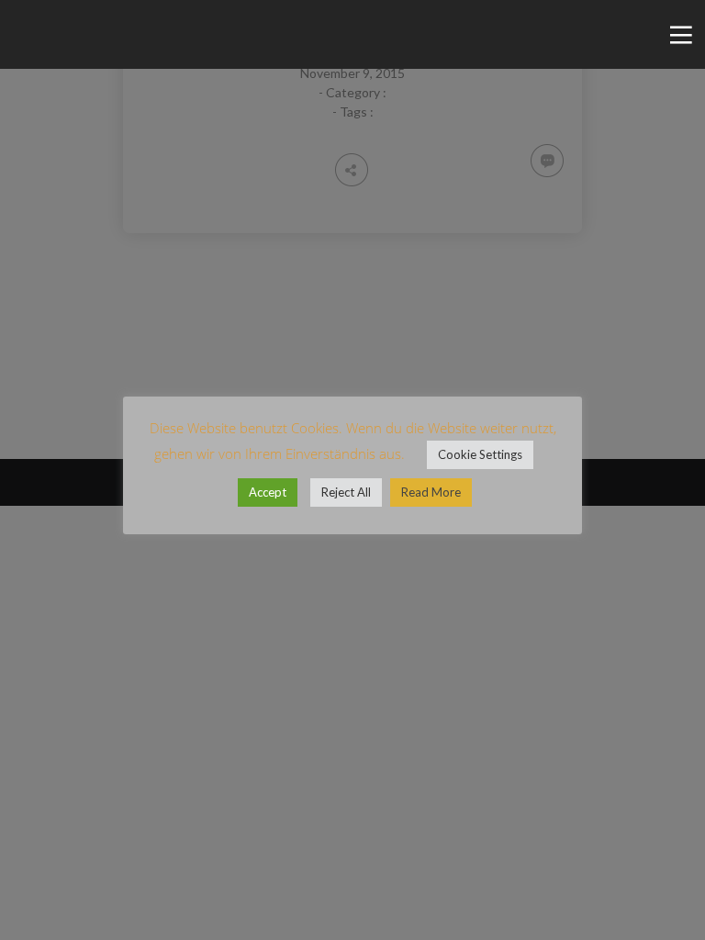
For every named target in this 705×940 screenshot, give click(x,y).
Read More (431, 492)
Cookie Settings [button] (480, 454)
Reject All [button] (346, 492)
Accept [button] (267, 492)
